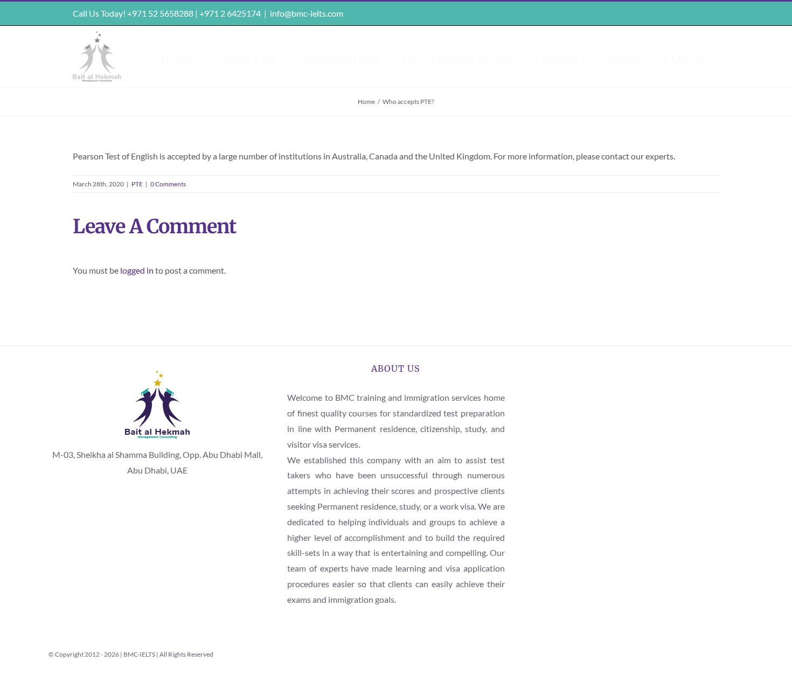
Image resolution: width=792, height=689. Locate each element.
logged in (137, 270)
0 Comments (168, 184)
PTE (137, 184)
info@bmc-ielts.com (306, 13)
